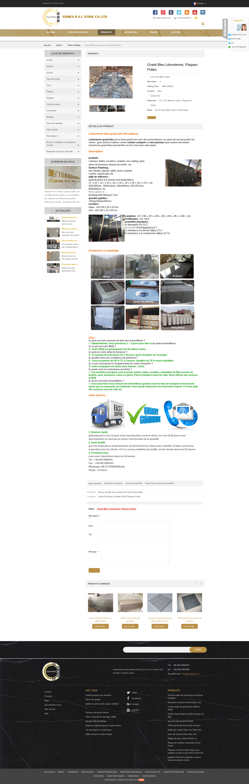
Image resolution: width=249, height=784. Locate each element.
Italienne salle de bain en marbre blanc (103, 725)
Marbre (50, 66)
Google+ (135, 704)
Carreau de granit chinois (97, 712)
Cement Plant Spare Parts (174, 772)
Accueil (51, 32)
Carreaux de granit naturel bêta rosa (184, 702)
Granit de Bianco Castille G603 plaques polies (119, 496)
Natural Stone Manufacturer (131, 772)
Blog (47, 700)
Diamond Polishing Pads (107, 772)
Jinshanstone (98, 776)
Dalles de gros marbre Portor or (182, 738)
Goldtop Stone (133, 776)
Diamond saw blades (195, 772)
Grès (49, 85)
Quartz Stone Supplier (115, 776)
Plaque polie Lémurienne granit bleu (159, 483)
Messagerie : (94, 517)
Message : (94, 552)
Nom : (91, 526)
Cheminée (51, 110)
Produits (106, 32)
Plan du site (50, 709)
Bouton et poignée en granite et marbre (61, 143)
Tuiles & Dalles (74, 45)
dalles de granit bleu (134, 483)
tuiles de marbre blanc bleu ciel (182, 734)
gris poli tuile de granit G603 (180, 721)
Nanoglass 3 (52, 136)
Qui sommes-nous (53, 705)
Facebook (136, 698)
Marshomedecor (87, 772)
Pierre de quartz (93, 699)
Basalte (50, 117)
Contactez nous (56, 38)
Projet (154, 32)
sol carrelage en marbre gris (98, 730)
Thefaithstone (72, 772)
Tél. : (91, 534)
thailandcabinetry (149, 776)
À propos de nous (78, 32)
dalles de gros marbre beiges (99, 734)
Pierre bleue (52, 129)
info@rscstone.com (163, 18)
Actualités (130, 32)
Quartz (50, 72)
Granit (59, 45)
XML (47, 713)
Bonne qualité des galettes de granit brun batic (120, 492)
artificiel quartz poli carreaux (98, 695)
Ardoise (50, 98)
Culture (175, 32)
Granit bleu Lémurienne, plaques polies (116, 509)
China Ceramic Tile (152, 772)
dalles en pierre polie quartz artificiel (102, 704)
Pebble (50, 91)
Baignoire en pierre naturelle (60, 151)
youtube (135, 710)
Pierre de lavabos (55, 123)
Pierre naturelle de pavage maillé (101, 717)
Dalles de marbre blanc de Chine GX (184, 730)
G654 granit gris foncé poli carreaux (184, 725)
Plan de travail (53, 79)
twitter (134, 692)
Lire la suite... (100, 626)
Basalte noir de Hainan (96, 721)
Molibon (61, 772)
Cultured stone (53, 104)
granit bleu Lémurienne (113, 483)
